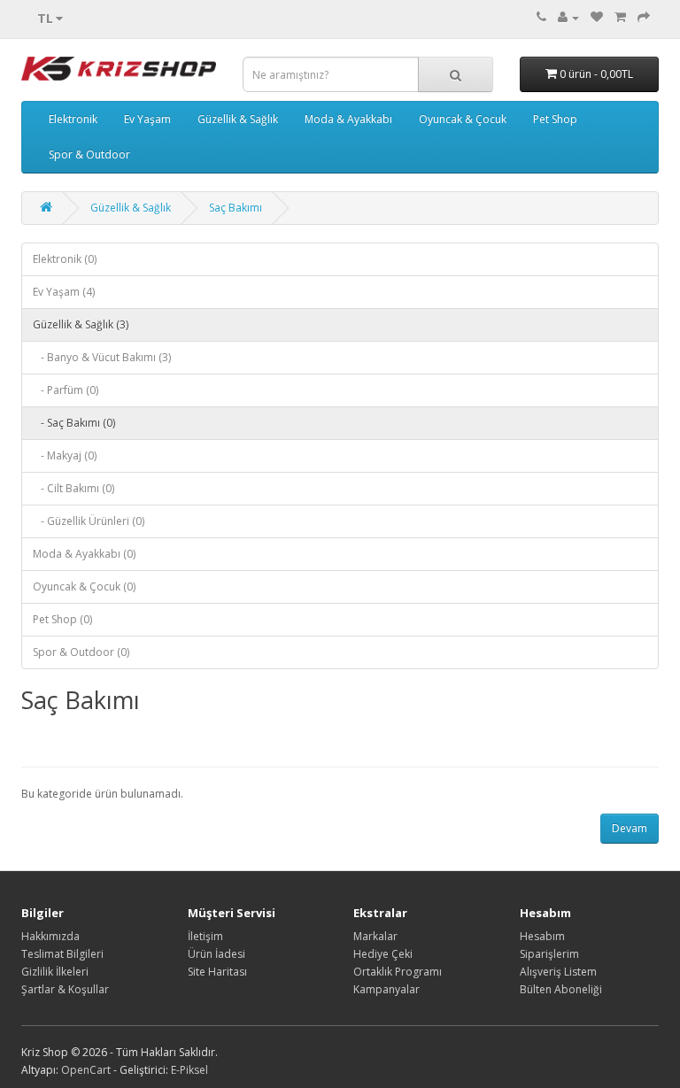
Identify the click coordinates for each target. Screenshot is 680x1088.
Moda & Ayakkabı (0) (84, 553)
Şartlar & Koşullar (65, 989)
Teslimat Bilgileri (62, 953)
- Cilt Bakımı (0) (73, 488)
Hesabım (542, 936)
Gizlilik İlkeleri (55, 971)
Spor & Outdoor (89, 154)
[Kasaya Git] (644, 17)
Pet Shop (555, 119)
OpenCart (86, 1069)
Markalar (375, 936)
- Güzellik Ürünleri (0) (88, 521)
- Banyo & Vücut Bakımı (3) (102, 357)
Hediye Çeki (383, 953)
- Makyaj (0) (65, 455)
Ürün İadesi (216, 953)
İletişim (205, 936)
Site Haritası (217, 971)
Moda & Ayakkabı (348, 119)
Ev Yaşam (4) (64, 291)
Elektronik (73, 119)
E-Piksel (189, 1069)
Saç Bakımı (235, 207)
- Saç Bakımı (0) (74, 422)
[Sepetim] (620, 17)
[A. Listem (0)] (597, 17)
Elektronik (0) (65, 258)
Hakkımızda (50, 936)
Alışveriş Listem (558, 971)
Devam (629, 828)
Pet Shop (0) (62, 619)
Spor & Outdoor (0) (81, 652)
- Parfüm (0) (65, 389)
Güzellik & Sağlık (237, 119)
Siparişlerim (549, 953)
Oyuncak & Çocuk (462, 119)
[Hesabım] (568, 17)
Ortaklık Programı (397, 971)
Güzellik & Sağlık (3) (80, 324)
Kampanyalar (386, 989)
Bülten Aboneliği (561, 989)
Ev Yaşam (147, 119)
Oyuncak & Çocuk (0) (84, 586)
